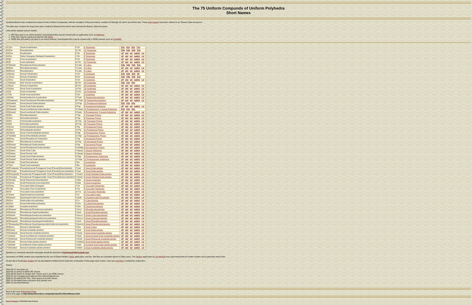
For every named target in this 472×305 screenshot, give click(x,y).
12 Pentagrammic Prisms (95, 136)
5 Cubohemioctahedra (94, 204)
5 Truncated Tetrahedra (94, 189)
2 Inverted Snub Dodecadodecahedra (100, 245)
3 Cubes (88, 68)
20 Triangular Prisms (93, 124)
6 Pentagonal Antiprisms (94, 106)
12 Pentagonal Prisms (93, 130)
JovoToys (119, 261)
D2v (123, 47)
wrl (131, 53)
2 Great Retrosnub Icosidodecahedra (100, 239)
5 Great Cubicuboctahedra (95, 218)
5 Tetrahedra (89, 59)
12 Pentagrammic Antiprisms (96, 159)
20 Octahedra (90, 83)
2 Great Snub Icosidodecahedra (98, 233)
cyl (142, 53)
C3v (138, 47)
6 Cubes (88, 65)
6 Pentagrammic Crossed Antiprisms (100, 112)
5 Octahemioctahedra (93, 206)
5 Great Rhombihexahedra (95, 221)
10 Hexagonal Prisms (93, 142)
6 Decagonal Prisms (93, 145)
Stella (50, 37)
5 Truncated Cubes (92, 195)
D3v (139, 50)
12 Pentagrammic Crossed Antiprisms (100, 109)
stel (126, 53)
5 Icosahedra (90, 165)
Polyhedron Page (28, 292)
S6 (138, 74)
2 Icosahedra (90, 162)
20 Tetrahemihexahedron (95, 100)
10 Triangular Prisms (93, 121)
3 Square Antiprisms (93, 150)
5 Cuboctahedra (91, 201)
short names (153, 22)
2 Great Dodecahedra (93, 168)
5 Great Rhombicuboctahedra (97, 224)
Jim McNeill (160, 257)
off (122, 53)
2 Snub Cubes (90, 227)
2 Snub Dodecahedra (93, 230)
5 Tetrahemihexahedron (94, 97)
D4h (123, 50)
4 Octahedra (89, 74)
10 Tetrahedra (90, 62)
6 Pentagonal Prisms (93, 127)
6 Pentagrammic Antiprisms (96, 156)
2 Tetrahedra (89, 56)
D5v (133, 83)
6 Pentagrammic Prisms (94, 133)
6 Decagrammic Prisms (94, 148)
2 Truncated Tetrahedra (94, 186)
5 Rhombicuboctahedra (94, 209)
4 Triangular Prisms (92, 115)
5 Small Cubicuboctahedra (95, 215)
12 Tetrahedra (90, 50)
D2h (123, 74)
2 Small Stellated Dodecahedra (97, 174)
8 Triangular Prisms (92, 118)
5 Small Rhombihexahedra (96, 212)
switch (137, 53)
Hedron (139, 257)
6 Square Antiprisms (93, 153)
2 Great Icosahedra (92, 180)
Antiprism (100, 35)
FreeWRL (117, 39)
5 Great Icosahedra (92, 183)
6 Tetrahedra (89, 47)
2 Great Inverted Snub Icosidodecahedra (101, 236)
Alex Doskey (28, 261)
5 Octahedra (89, 95)
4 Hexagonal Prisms (93, 139)
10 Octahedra (90, 89)
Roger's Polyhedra (12, 301)
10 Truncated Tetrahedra (94, 192)
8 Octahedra (89, 77)
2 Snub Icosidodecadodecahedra (98, 248)
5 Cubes (88, 71)
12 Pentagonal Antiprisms (95, 103)
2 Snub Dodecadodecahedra (96, 242)
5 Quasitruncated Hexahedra (96, 198)
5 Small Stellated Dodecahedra (97, 177)
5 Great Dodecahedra (93, 171)
